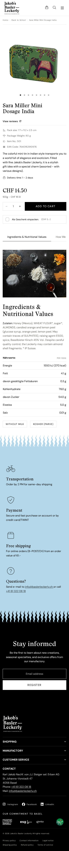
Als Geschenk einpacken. (31, 219)
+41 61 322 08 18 (16, 591)
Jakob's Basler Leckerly (20, 833)
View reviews (11, 121)
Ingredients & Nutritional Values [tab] (26, 237)
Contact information (29, 840)
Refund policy (27, 845)
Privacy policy (9, 840)
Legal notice (48, 840)
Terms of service (45, 845)
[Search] (54, 8)
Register (34, 685)
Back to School (19, 20)
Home (5, 20)
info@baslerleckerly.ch (39, 586)
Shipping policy (10, 845)
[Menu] (62, 8)
